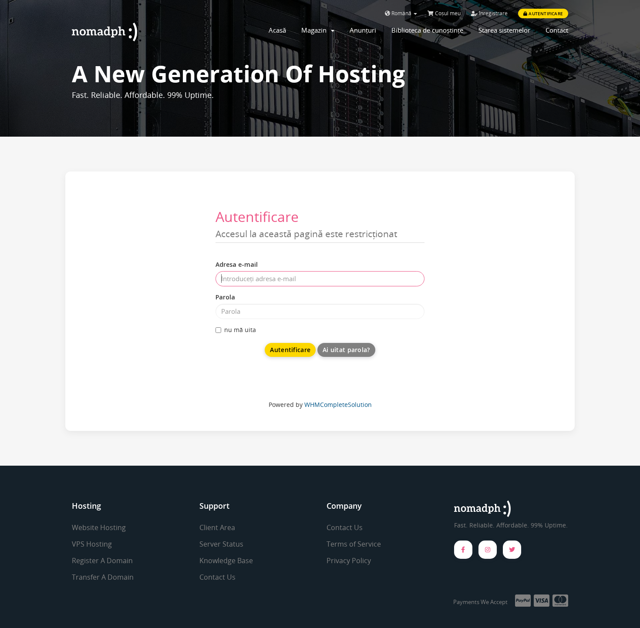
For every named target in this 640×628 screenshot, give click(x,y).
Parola (225, 297)
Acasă (277, 30)
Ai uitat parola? (346, 350)
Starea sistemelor (504, 30)
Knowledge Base (226, 560)
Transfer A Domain (103, 577)
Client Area (217, 527)
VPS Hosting (92, 544)
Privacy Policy (349, 560)
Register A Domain (102, 560)
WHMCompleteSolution (338, 404)
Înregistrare (493, 13)
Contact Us (217, 577)
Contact (557, 30)
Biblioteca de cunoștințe (427, 30)
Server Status (221, 544)
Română (401, 13)
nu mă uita (240, 330)
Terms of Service (354, 544)
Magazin (315, 30)
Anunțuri (363, 30)
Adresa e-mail (237, 264)
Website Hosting (99, 527)
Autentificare (545, 13)
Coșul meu (447, 13)
